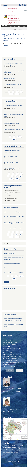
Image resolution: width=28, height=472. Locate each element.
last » (17, 94)
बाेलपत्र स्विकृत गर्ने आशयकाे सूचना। (10, 156)
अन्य (6, 282)
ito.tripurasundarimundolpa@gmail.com (12, 447)
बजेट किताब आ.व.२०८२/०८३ (9, 78)
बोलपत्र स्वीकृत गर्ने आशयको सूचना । (11, 162)
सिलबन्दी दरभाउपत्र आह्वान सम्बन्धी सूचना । (12, 150)
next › (11, 94)
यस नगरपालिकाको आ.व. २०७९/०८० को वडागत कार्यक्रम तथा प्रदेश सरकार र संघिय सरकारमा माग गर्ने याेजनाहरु (13, 114)
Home (3, 29)
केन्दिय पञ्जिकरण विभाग (8, 340)
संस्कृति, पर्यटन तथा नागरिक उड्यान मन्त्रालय (13, 354)
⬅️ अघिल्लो (10, 370)
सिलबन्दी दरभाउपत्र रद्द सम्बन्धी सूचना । (14, 26)
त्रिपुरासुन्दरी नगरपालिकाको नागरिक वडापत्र (12, 263)
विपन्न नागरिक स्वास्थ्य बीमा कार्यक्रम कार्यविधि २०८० (13, 228)
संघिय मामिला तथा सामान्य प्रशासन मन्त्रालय (12, 342)
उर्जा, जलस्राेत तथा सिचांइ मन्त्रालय (11, 358)
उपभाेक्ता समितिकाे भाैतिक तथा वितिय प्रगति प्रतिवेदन (13, 272)
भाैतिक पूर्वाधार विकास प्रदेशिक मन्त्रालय (12, 348)
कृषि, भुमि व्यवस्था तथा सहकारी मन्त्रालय (12, 356)
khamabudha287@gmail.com (12, 409)
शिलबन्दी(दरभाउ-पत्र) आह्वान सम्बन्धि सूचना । (12, 168)
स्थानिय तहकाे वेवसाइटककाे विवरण (10, 360)
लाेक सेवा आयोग (6, 364)
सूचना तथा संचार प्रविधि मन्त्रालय (10, 344)
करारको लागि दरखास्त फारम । (9, 253)
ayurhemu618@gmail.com (11, 390)
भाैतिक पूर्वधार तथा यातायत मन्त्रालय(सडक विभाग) (14, 362)
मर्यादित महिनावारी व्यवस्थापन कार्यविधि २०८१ (12, 212)
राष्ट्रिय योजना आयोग (7, 352)
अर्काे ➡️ (19, 370)
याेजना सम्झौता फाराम (8, 268)
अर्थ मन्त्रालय (6, 350)
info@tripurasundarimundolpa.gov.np (14, 445)
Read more (6, 45)
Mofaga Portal (6, 346)
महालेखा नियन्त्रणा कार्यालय (9, 366)
